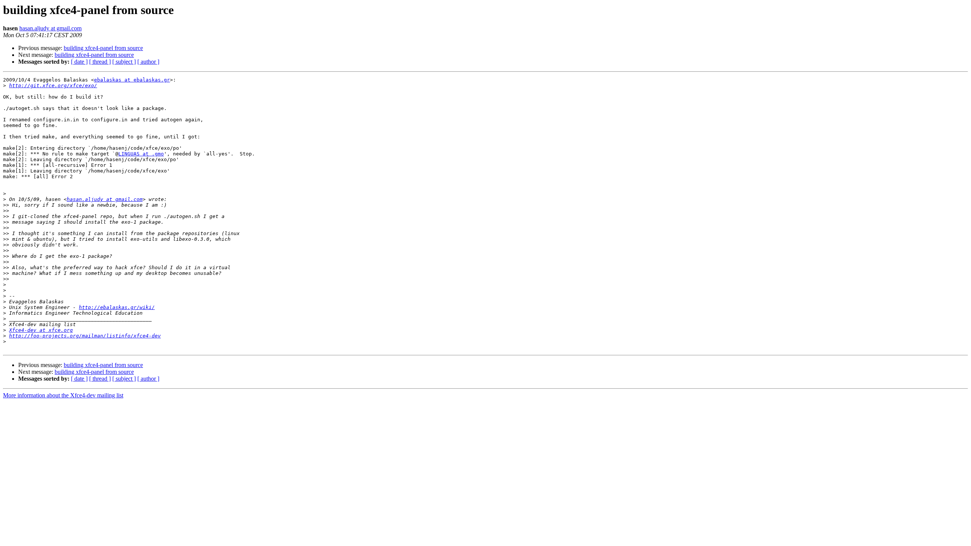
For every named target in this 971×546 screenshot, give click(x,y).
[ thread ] (100, 61)
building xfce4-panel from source (103, 48)
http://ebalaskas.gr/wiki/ (117, 307)
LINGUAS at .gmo (141, 154)
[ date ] (79, 61)
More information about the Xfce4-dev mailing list (63, 395)
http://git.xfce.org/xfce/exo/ (53, 85)
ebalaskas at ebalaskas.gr (132, 80)
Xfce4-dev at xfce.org (41, 330)
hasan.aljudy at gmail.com (50, 28)
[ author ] (148, 61)
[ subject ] (124, 61)
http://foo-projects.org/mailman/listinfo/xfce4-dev (85, 336)
